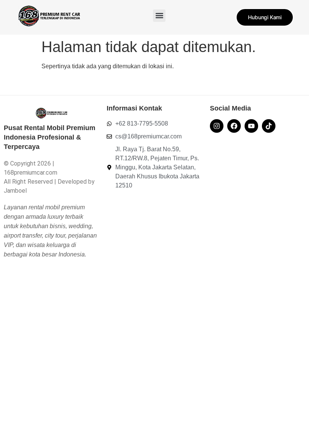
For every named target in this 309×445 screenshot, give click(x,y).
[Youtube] (251, 126)
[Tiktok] (268, 126)
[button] (159, 15)
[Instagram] (216, 126)
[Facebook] (234, 126)
